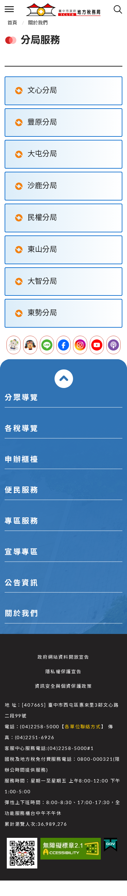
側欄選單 (9, 9)
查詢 (118, 9)
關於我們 (38, 22)
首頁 (12, 22)
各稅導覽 (22, 429)
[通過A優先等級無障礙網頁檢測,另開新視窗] (70, 848)
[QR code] (22, 853)
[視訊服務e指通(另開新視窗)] (30, 345)
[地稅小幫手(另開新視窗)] (13, 345)
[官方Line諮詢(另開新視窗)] (47, 345)
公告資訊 (22, 583)
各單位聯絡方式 (83, 727)
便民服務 (22, 490)
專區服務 (22, 521)
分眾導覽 (22, 398)
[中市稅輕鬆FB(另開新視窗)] (63, 345)
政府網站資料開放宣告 (63, 657)
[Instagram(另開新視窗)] (80, 345)
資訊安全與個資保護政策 (63, 686)
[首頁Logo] (63, 9)
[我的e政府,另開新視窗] (110, 845)
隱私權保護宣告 (63, 672)
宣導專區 (22, 552)
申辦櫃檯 (22, 459)
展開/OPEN (64, 378)
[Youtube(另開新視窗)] (97, 345)
